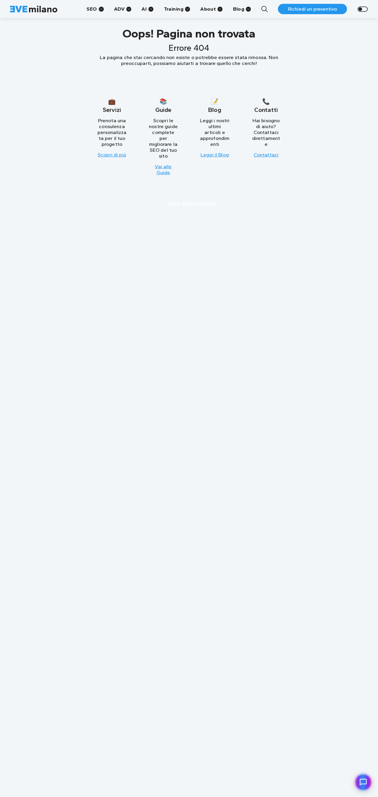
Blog (239, 9)
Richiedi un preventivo (312, 9)
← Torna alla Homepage (189, 203)
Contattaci (266, 155)
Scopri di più (112, 155)
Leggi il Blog (215, 155)
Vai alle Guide (163, 169)
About (208, 9)
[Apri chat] (363, 782)
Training (173, 9)
